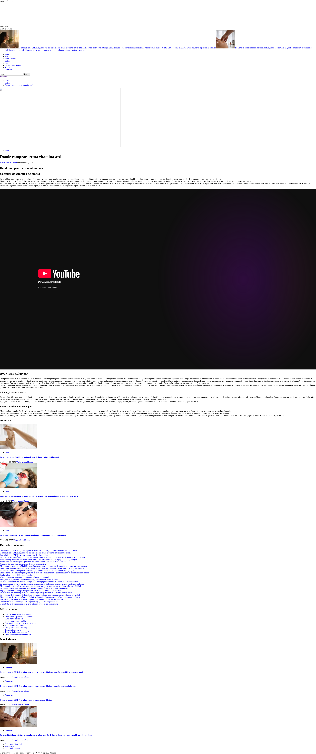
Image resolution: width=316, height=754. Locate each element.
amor (7, 54)
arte (6, 56)
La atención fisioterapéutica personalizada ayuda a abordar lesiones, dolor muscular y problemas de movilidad (42, 557)
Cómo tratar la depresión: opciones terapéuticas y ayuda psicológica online (29, 602)
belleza (7, 61)
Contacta (8, 70)
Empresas (8, 667)
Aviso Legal (9, 746)
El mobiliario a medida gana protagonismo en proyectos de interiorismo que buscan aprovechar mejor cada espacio (44, 573)
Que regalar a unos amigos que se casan (20, 623)
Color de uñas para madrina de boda (19, 617)
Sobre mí (8, 67)
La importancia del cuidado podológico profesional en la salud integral (29, 457)
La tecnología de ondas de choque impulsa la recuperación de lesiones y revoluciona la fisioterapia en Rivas (42, 584)
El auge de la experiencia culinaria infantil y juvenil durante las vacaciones (29, 579)
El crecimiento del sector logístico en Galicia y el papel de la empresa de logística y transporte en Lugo (40, 597)
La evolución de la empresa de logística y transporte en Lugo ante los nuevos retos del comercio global (40, 595)
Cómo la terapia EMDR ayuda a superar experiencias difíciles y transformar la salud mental (132, 48)
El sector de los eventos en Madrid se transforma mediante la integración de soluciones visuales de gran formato (43, 566)
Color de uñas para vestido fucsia (18, 634)
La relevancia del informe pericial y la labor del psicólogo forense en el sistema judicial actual (36, 593)
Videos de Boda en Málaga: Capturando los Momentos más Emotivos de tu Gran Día (33, 562)
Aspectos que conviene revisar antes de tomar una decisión (23, 564)
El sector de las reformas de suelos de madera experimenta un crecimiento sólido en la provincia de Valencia (42, 568)
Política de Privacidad (13, 744)
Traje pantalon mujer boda (15, 630)
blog (6, 63)
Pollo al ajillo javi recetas (14, 625)
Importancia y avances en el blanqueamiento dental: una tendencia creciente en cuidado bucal (39, 496)
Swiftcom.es (18, 14)
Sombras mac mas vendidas (15, 621)
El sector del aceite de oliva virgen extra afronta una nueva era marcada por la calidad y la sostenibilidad (40, 586)
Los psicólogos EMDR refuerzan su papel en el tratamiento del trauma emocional (31, 599)
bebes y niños (10, 59)
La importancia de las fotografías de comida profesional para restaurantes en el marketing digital (37, 571)
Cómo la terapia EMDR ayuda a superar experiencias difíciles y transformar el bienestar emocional (57, 48)
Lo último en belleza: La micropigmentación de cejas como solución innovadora (33, 535)
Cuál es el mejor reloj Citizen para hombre (16, 575)
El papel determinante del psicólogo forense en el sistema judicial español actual (31, 590)
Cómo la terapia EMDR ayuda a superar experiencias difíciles (192, 48)
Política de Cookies (12, 749)
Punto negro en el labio (14, 619)
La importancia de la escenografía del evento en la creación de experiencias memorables (34, 588)
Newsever (40, 753)
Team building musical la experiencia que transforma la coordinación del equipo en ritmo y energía (46, 50)
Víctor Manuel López (8, 163)
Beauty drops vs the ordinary (16, 628)
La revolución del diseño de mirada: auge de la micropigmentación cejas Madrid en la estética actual (39, 582)
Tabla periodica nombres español (17, 632)
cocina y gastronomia (13, 65)
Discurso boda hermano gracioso (17, 614)
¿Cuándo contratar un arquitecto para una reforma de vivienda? (24, 577)
